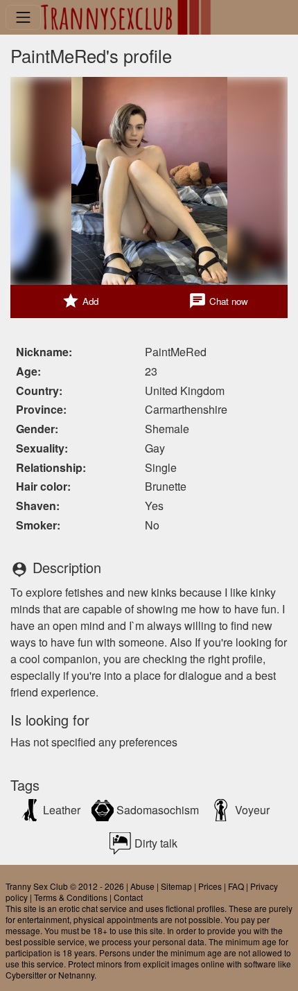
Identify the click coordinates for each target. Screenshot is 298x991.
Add (80, 301)
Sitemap (176, 886)
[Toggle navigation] (23, 17)
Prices (210, 886)
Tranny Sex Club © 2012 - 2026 (65, 886)
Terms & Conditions (70, 897)
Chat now (218, 301)
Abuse (142, 886)
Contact (128, 897)
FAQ (236, 886)
